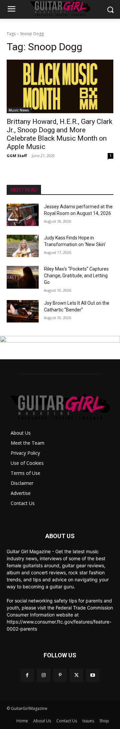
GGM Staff (17, 155)
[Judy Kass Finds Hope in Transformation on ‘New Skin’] (23, 246)
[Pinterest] (59, 675)
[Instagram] (43, 675)
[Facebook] (27, 675)
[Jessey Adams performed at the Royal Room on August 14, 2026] (23, 215)
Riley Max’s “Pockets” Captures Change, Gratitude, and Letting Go (76, 275)
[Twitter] (76, 675)
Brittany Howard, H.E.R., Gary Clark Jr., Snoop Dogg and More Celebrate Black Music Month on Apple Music (59, 134)
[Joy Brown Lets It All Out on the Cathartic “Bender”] (23, 311)
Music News (19, 110)
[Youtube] (92, 675)
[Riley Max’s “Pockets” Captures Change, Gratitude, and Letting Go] (23, 277)
